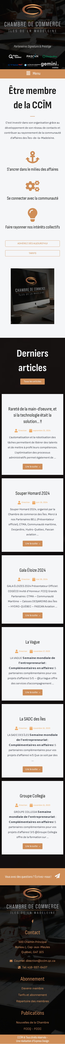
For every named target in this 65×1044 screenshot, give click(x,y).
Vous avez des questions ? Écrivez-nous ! (28, 877)
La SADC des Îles (33, 719)
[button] (33, 73)
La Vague (32, 642)
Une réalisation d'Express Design (32, 1041)
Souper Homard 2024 (32, 493)
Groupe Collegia (32, 796)
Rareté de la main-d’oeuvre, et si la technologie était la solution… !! (32, 415)
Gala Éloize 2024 (32, 570)
